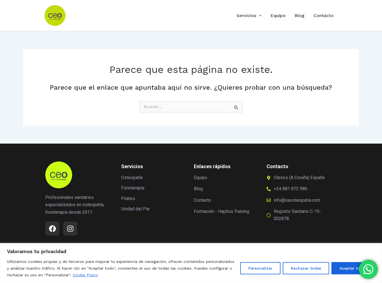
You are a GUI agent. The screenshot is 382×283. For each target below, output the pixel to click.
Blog (299, 15)
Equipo (278, 15)
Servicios (246, 15)
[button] (259, 15)
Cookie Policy (85, 275)
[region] (191, 263)
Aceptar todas (353, 268)
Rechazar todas (306, 268)
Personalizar (260, 268)
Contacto (323, 15)
